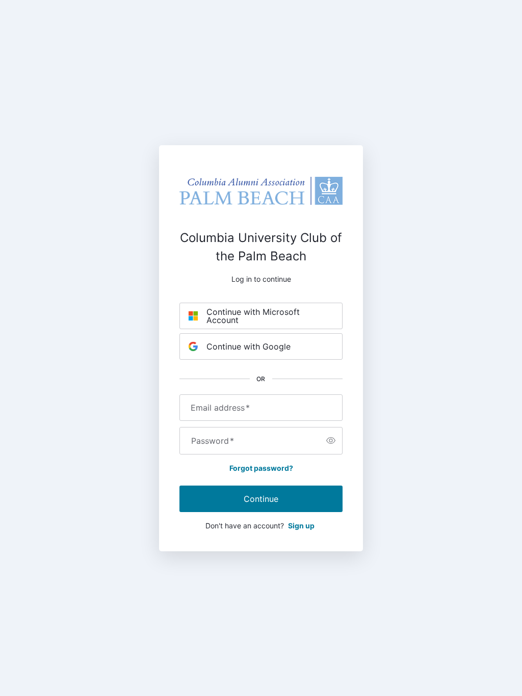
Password (212, 440)
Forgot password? (261, 468)
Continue (261, 499)
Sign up (301, 525)
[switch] (331, 440)
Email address (220, 407)
